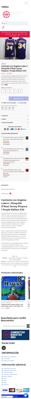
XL (16, 91)
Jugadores (19, 258)
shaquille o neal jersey (20, 261)
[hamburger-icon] (26, 3)
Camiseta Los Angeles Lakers (16, 263)
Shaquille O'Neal (17, 259)
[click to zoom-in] (15, 48)
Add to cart (15, 396)
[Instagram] (4, 348)
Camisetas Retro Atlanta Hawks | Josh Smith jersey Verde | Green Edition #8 (12, 305)
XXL (20, 91)
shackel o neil (16, 265)
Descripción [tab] (4, 185)
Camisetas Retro (12, 258)
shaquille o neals (11, 261)
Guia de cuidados (7, 122)
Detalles (5, 115)
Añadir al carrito (19, 98)
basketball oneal (8, 265)
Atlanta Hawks (5, 301)
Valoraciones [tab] (6, 193)
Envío (4, 119)
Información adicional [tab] (7, 189)
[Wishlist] (22, 279)
